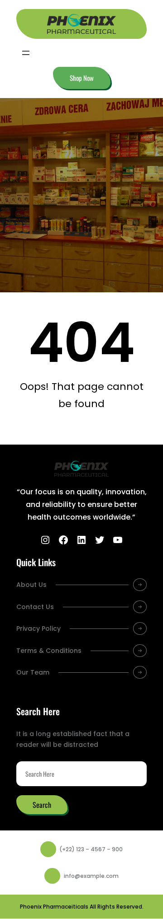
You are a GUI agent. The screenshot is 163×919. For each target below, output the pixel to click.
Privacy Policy (38, 628)
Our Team (32, 672)
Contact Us (35, 606)
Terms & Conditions (49, 650)
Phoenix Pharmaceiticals (54, 906)
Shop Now (82, 78)
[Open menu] (25, 52)
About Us (31, 584)
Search (42, 804)
